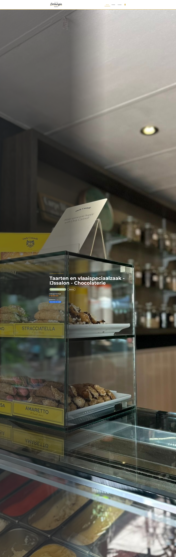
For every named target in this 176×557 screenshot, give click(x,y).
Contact (120, 4)
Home (107, 4)
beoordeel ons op (54, 302)
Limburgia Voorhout (55, 294)
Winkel (113, 4)
